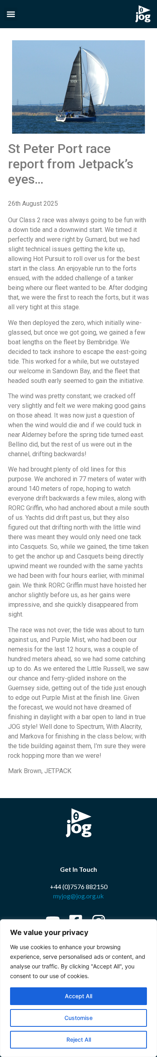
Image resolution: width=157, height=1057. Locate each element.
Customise (78, 1017)
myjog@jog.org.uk (78, 896)
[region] (78, 988)
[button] (10, 14)
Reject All (78, 1039)
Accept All (78, 996)
